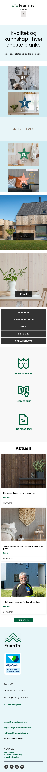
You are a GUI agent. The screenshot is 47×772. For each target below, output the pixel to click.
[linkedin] (22, 767)
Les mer (6, 497)
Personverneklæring (13, 755)
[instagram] (17, 767)
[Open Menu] (23, 21)
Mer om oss (9, 752)
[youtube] (12, 767)
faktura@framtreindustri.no (17, 733)
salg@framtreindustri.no (15, 722)
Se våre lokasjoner (12, 705)
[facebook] (6, 767)
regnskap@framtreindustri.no (17, 727)
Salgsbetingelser (11, 757)
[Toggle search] (23, 14)
